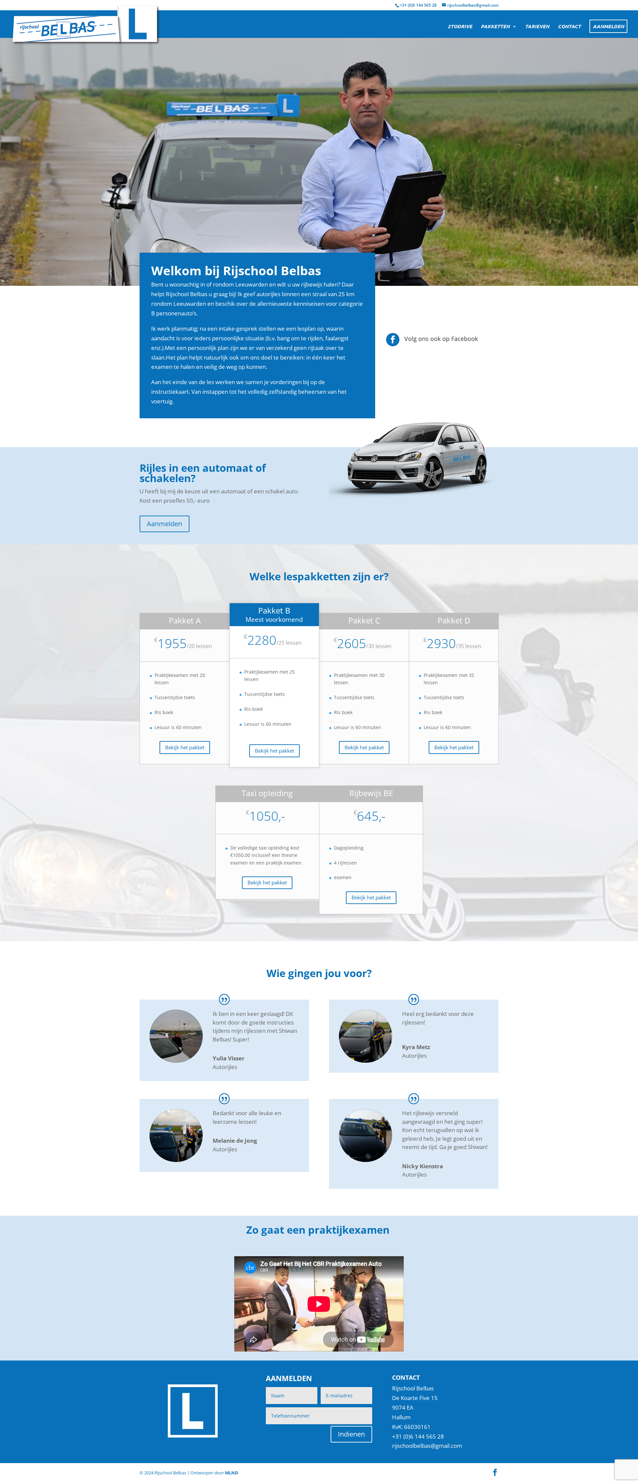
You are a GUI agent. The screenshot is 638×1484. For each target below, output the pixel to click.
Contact (569, 27)
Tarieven (537, 27)
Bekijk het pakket (184, 747)
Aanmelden (608, 26)
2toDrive (460, 27)
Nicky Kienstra (422, 1166)
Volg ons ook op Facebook (441, 339)
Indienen (351, 1434)
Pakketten (495, 27)
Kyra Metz (416, 1047)
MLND (231, 1473)
